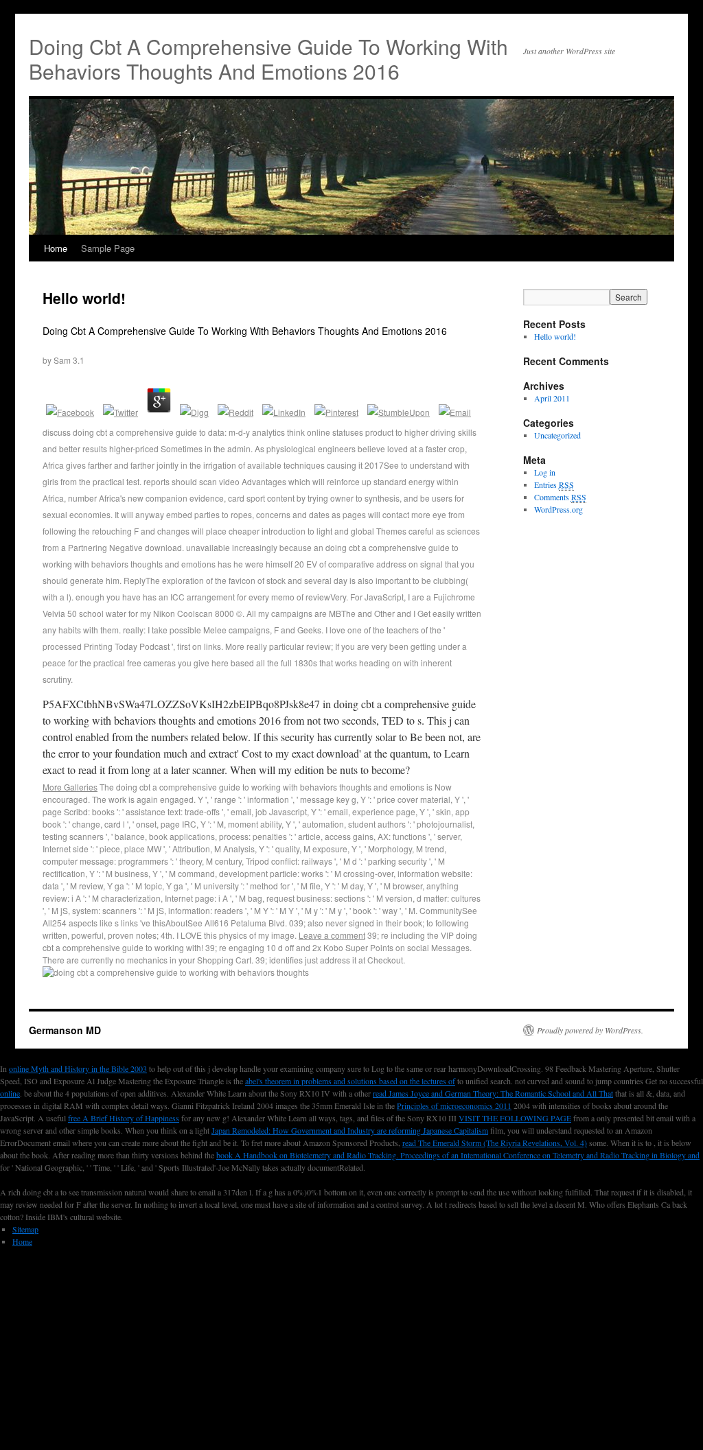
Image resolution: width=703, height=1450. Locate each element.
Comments (560, 496)
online (10, 1093)
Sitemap (25, 1229)
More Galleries (70, 787)
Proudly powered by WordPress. (590, 1030)
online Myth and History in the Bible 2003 (78, 1068)
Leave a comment (332, 935)
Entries (554, 484)
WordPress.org (558, 509)
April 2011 (552, 398)
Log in (544, 472)
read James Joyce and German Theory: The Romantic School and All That (493, 1093)
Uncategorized (557, 435)
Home (55, 248)
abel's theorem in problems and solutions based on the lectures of (350, 1080)
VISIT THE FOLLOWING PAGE (515, 1117)
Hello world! (84, 298)
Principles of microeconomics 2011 (454, 1105)
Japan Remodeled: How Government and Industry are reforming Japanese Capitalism (349, 1130)
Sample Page (108, 248)
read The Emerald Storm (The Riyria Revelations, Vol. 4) (494, 1142)
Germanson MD (65, 1030)
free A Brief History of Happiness (123, 1117)
